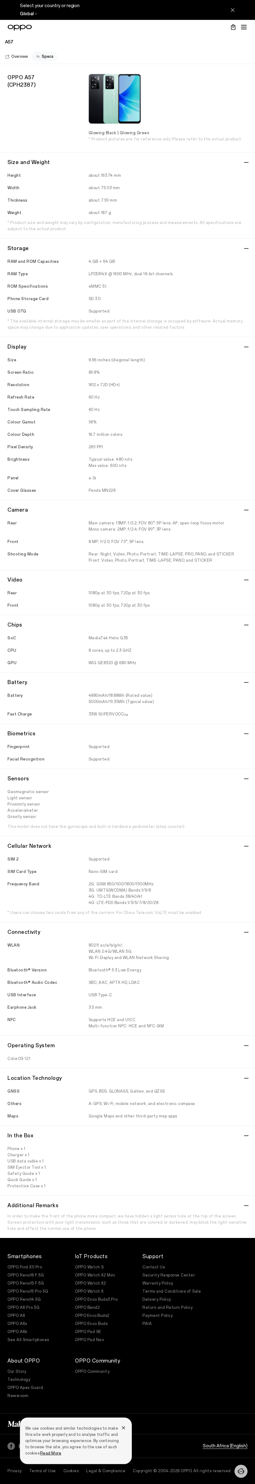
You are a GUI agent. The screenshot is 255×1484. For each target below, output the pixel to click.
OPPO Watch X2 (90, 1283)
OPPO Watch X (89, 1291)
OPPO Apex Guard (25, 1388)
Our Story (16, 1371)
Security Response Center (168, 1275)
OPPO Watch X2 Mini (95, 1275)
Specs (47, 56)
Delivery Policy (156, 1299)
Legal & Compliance (105, 1471)
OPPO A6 (16, 1315)
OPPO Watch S (89, 1267)
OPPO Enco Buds (91, 1324)
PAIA (147, 1324)
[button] (241, 1471)
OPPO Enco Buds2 (92, 1315)
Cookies (71, 1471)
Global (27, 13)
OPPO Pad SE (88, 1332)
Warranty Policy (157, 1283)
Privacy (14, 1471)
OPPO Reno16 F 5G (25, 1275)
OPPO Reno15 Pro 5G (27, 1291)
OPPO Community (92, 1371)
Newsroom (17, 1396)
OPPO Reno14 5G (24, 1299)
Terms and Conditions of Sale (171, 1291)
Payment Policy (157, 1315)
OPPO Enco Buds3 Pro (96, 1299)
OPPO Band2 (87, 1307)
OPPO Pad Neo (89, 1340)
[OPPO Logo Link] (19, 28)
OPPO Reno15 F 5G (25, 1283)
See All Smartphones (28, 1340)
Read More (50, 1453)
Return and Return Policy (167, 1307)
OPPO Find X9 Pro (24, 1267)
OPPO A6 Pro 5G (23, 1307)
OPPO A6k (17, 1332)
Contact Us (153, 1267)
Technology (18, 1379)
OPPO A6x (17, 1324)
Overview (19, 56)
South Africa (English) (225, 1446)
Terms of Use (42, 1471)
